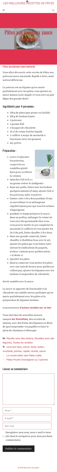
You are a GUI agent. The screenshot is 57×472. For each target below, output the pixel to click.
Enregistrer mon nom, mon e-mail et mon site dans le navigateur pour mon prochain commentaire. (29, 436)
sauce (42, 351)
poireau (18, 351)
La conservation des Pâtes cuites (24, 355)
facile (33, 346)
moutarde (8, 351)
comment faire (14, 346)
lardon (40, 346)
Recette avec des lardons (19, 338)
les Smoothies (20, 319)
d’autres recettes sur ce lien (35, 307)
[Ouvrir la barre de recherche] (53, 10)
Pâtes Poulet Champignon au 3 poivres (27, 359)
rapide (26, 351)
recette (34, 351)
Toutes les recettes (23, 342)
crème (26, 346)
